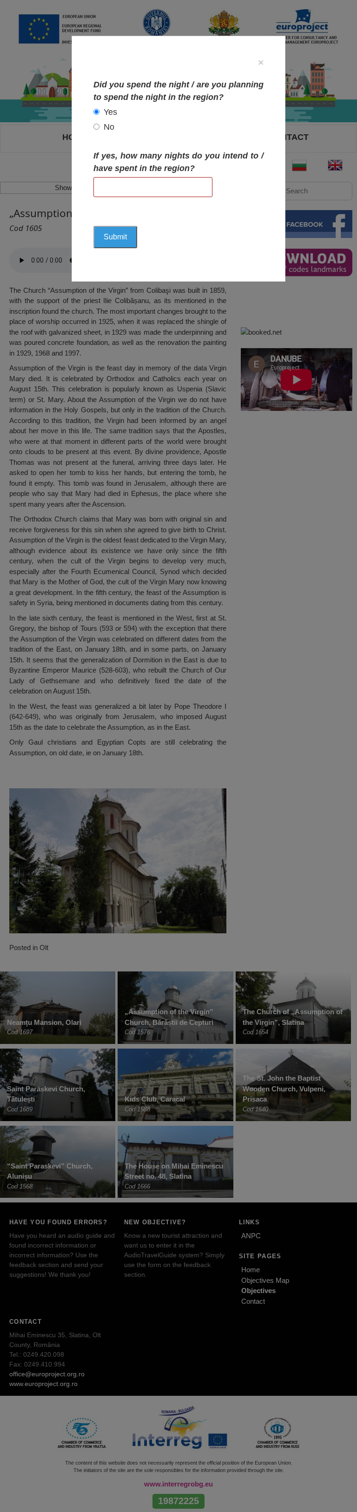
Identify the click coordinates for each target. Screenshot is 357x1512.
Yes (110, 112)
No (109, 127)
